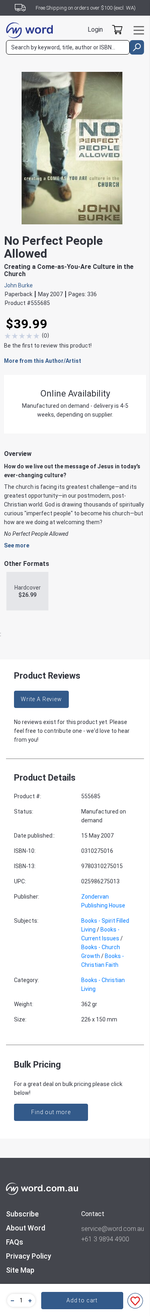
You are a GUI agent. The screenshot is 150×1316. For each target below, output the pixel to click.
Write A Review (41, 699)
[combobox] (68, 47)
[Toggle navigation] (139, 30)
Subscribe (22, 1214)
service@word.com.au (112, 1229)
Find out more (51, 1112)
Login (95, 29)
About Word (25, 1228)
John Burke (18, 285)
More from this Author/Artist (42, 361)
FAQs (14, 1242)
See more (16, 545)
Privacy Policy (28, 1256)
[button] (11, 1300)
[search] (137, 47)
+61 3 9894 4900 (105, 1239)
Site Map (20, 1270)
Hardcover (27, 591)
